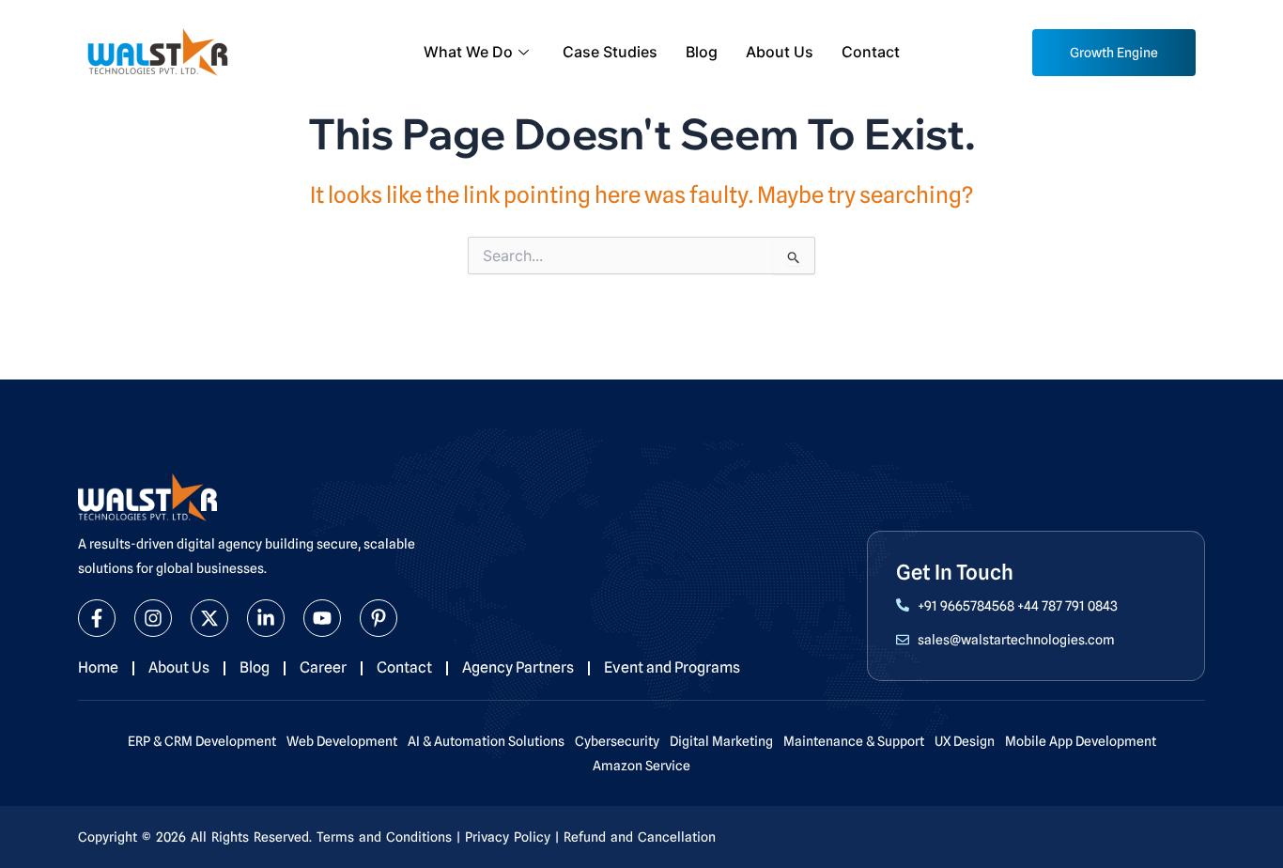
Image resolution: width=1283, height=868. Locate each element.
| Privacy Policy (503, 837)
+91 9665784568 (966, 605)
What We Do (468, 51)
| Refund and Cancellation (635, 837)
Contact (871, 51)
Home (98, 667)
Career (323, 667)
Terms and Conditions (384, 837)
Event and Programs (672, 667)
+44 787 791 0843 (1067, 605)
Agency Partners (518, 667)
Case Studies (610, 51)
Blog (702, 51)
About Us (779, 51)
